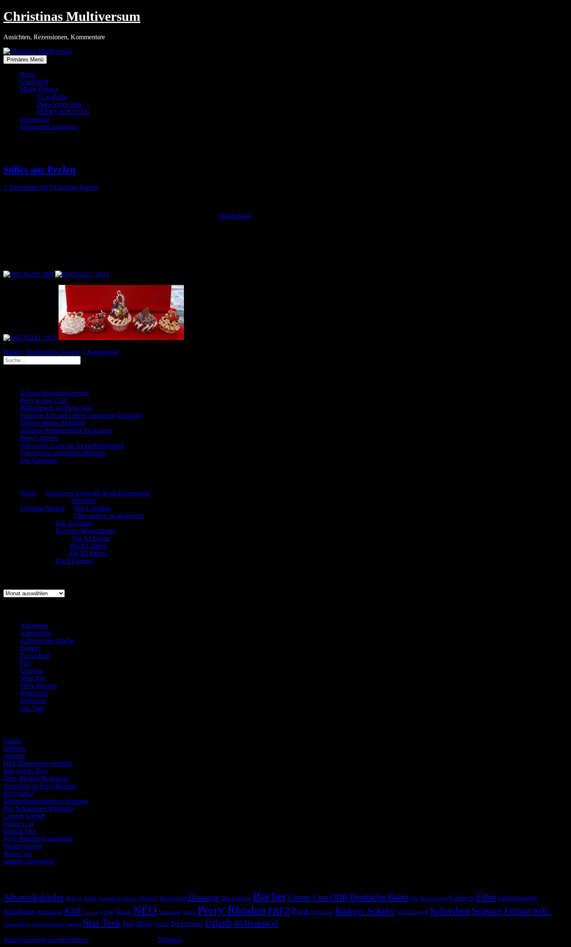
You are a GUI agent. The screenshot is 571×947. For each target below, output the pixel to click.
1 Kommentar (100, 351)
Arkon (73, 898)
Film (486, 896)
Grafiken (31, 670)
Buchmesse (236, 898)
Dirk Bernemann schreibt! (37, 763)
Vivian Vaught (22, 846)
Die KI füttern (91, 538)
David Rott (34, 655)
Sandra (12, 740)
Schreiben (33, 700)
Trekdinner (187, 924)
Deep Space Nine (60, 104)
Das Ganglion (38, 460)
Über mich (34, 81)
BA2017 (149, 898)
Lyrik (106, 912)
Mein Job (32, 678)
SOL (541, 911)
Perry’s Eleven (39, 438)
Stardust (73, 924)
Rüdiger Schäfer (365, 911)
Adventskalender (33, 897)
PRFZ (279, 910)
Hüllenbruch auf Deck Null (56, 407)
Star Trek (32, 708)
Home (28, 74)
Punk (300, 911)
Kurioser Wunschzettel (85, 530)
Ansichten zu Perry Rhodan (39, 786)
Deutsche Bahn (379, 897)
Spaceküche (17, 924)
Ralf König (322, 912)
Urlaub (218, 922)
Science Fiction (501, 911)
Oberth (189, 912)
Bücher (269, 896)
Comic (299, 897)
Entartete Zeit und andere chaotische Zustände (81, 415)
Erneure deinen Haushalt (52, 423)
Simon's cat (18, 823)
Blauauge (204, 897)
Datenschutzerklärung (49, 126)
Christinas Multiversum (71, 16)
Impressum (34, 119)
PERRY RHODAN (63, 111)
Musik (123, 912)
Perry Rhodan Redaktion (36, 778)
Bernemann (173, 898)
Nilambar (170, 939)
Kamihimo (19, 911)
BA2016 (131, 898)
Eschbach (461, 897)
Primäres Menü (25, 59)
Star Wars (137, 923)
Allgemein (34, 625)
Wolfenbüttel (256, 923)
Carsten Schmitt (24, 816)
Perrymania (18, 793)
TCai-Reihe (52, 96)
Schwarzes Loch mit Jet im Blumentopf (72, 445)
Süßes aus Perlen (39, 169)
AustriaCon (109, 898)
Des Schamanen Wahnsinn (38, 808)
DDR (339, 897)
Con (320, 897)
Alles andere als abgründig (109, 515)
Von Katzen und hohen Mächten (63, 453)
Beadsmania (235, 215)
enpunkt (14, 755)
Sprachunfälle (48, 924)
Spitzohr (14, 748)
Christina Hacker (76, 187)
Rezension (34, 693)
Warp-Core (18, 853)
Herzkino (83, 500)
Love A (91, 912)
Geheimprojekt (517, 897)
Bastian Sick (19, 831)
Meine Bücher (39, 89)
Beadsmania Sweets (52, 351)
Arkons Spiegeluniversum (54, 392)
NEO (145, 910)
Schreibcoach (412, 912)
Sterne (161, 924)
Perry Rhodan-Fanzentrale (38, 838)
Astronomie (35, 633)
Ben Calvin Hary (25, 770)
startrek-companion (28, 861)
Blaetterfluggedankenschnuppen (45, 801)
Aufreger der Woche (47, 640)
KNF (73, 911)
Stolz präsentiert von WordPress (46, 939)
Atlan (90, 898)
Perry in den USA (44, 400)
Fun (25, 663)
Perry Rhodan (38, 685)
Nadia (28, 493)
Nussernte (169, 912)
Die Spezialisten (428, 898)
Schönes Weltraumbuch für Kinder (66, 430)
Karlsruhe (50, 912)
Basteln (13, 351)
